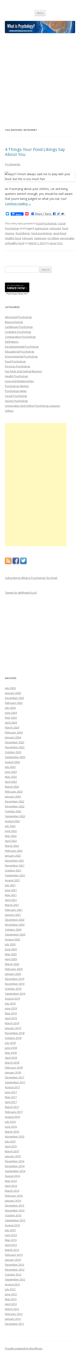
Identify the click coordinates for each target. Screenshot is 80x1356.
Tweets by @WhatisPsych (21, 592)
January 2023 (13, 796)
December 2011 (14, 1324)
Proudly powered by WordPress (23, 1348)
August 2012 (12, 1284)
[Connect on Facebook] (16, 563)
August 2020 (12, 939)
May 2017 (11, 1097)
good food (59, 233)
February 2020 (14, 969)
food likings (23, 233)
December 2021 (14, 860)
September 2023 (15, 757)
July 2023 (10, 767)
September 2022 (15, 816)
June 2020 (11, 949)
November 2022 (14, 806)
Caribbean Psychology (19, 327)
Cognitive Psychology (18, 332)
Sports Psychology (16, 401)
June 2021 (11, 890)
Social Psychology (16, 396)
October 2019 (13, 989)
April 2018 (11, 1058)
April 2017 (11, 1102)
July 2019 (10, 1003)
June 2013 (11, 1235)
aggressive (41, 228)
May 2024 (11, 717)
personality (67, 238)
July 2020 (10, 944)
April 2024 (11, 722)
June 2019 (11, 1008)
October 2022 (13, 811)
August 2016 (12, 1117)
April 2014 (11, 1186)
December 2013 (14, 1205)
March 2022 (12, 846)
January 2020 (13, 974)
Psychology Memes (17, 386)
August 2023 (12, 762)
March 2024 (12, 727)
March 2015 (12, 1151)
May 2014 (11, 1181)
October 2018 (13, 1038)
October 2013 (13, 1215)
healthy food (13, 238)
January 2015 (13, 1156)
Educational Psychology (19, 351)
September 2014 (15, 1171)
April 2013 (11, 1245)
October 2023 (13, 752)
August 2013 (12, 1225)
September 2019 (15, 993)
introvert (27, 238)
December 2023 (14, 742)
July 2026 (10, 688)
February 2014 (14, 1195)
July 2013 (10, 1230)
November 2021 (14, 865)
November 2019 (14, 984)
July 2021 (10, 885)
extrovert (55, 228)
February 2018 (14, 1067)
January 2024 (13, 737)
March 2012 (12, 1309)
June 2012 (11, 1294)
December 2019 (14, 979)
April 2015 (11, 1146)
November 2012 (14, 1269)
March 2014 (12, 1191)
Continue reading (18, 204)
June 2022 (11, 831)
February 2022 (14, 851)
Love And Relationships (19, 381)
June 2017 (11, 1092)
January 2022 (13, 855)
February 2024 (14, 732)
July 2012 (10, 1289)
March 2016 (12, 1131)
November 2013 (14, 1210)
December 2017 (14, 1077)
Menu (40, 12)
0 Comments (12, 164)
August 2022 (12, 821)
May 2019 (11, 1013)
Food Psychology (46, 223)
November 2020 (14, 924)
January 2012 (13, 1319)
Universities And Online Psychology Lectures (32, 406)
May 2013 (11, 1240)
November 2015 (14, 1136)
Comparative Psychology (20, 337)
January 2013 (13, 1260)
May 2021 (11, 895)
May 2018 (11, 1053)
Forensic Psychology (17, 366)
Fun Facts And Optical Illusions (23, 371)
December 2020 (14, 920)
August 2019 (12, 998)
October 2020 (13, 929)
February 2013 (14, 1255)
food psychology (41, 233)
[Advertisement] (40, 80)
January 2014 (13, 1200)
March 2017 (12, 1107)
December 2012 (14, 1264)
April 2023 (11, 782)
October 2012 (13, 1274)
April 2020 (11, 959)
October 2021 (13, 870)
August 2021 (12, 880)
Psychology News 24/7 (17, 294)
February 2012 (14, 1314)
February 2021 (14, 910)
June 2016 (11, 1126)
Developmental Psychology (22, 346)
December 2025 (14, 698)
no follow (53, 238)
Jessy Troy (56, 243)
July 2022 (10, 826)
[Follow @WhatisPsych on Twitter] (23, 563)
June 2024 (11, 713)
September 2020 (15, 934)
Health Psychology (16, 376)
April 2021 (11, 900)
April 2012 (11, 1304)
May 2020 (11, 954)
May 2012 (11, 1299)
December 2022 (14, 801)
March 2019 (12, 1023)
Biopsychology (14, 322)
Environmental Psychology (21, 356)
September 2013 (15, 1220)
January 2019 (13, 1028)
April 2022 (11, 841)
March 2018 (12, 1062)
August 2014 (12, 1176)
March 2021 (12, 905)
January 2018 (13, 1072)
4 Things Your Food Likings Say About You (35, 152)
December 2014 (14, 1161)
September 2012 (15, 1279)
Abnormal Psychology (18, 317)
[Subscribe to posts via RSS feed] (8, 563)
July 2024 (10, 708)
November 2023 (14, 747)
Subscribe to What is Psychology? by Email (31, 578)
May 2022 (11, 836)
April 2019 (11, 1018)
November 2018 (14, 1033)
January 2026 (13, 693)
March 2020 (12, 964)
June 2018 (11, 1048)
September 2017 (15, 1082)
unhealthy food (14, 243)
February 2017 (14, 1112)
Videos (9, 411)
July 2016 (10, 1122)
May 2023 (11, 777)
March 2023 (12, 786)
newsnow (40, 238)
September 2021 (15, 875)
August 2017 (12, 1087)
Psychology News (16, 391)
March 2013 (12, 1250)
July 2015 (10, 1141)
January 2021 (13, 915)
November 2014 (14, 1166)
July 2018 (10, 1043)
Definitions (11, 342)
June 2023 (11, 772)
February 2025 (14, 703)
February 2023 (14, 791)
